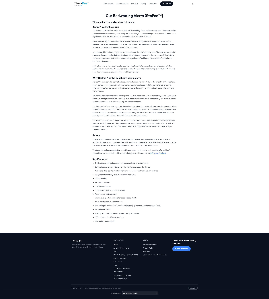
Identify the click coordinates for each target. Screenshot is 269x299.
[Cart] (193, 4)
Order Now (167, 4)
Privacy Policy (148, 248)
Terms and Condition (150, 245)
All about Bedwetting (121, 248)
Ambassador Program (121, 268)
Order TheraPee (181, 249)
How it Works (109, 4)
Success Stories (122, 4)
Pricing (143, 4)
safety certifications (158, 153)
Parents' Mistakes (120, 258)
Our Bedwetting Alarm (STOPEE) (125, 255)
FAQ (115, 251)
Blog (115, 265)
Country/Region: (116, 293)
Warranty (146, 251)
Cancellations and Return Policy (155, 255)
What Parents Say (120, 279)
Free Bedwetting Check (122, 275)
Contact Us (153, 4)
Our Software (118, 272)
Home (115, 245)
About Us (134, 4)
